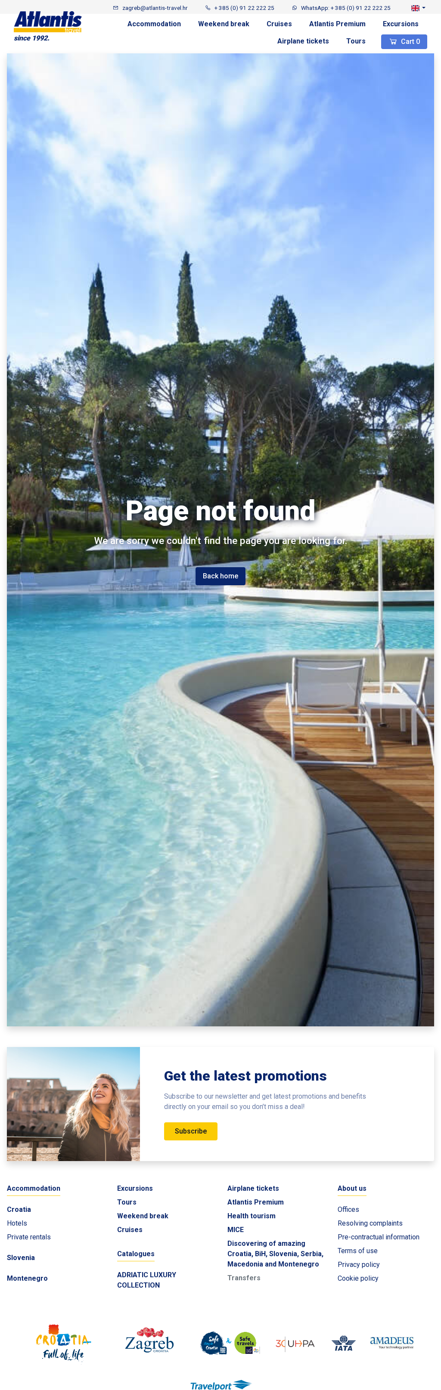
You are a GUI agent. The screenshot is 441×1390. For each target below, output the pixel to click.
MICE (235, 1230)
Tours (356, 41)
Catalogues (136, 1254)
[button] (418, 7)
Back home (220, 576)
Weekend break (223, 24)
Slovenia (21, 1258)
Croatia (19, 1209)
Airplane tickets (303, 41)
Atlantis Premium (337, 24)
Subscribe (191, 1131)
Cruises (279, 24)
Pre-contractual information (378, 1237)
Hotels (17, 1223)
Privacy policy (359, 1264)
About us (352, 1188)
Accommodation (154, 24)
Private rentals (29, 1237)
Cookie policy (358, 1278)
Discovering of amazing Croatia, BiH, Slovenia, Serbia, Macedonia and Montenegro (275, 1253)
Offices (348, 1209)
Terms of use (358, 1251)
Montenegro (27, 1278)
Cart (409, 41)
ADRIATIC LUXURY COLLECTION (146, 1280)
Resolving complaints (370, 1223)
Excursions (401, 24)
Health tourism (251, 1216)
